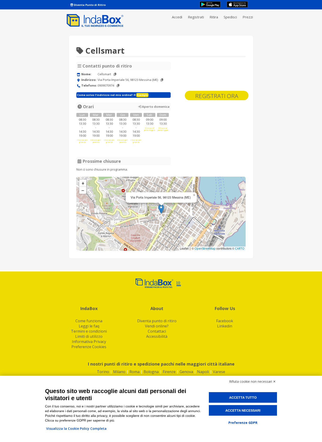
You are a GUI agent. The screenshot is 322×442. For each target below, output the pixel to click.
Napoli (203, 371)
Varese (219, 371)
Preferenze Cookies (88, 346)
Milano (119, 371)
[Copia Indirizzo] (162, 79)
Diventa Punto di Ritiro (89, 5)
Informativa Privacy (89, 341)
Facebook (224, 320)
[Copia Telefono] (118, 85)
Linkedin (224, 326)
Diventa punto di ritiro (157, 320)
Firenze (169, 371)
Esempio (142, 95)
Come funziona (88, 320)
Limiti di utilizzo (89, 336)
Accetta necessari (242, 410)
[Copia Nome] (115, 74)
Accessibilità (156, 336)
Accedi (177, 17)
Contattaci (157, 331)
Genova (186, 371)
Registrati (196, 17)
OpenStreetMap (205, 249)
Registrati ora (216, 96)
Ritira (214, 17)
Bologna (151, 371)
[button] (161, 209)
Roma (134, 371)
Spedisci (230, 17)
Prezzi (248, 17)
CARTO (239, 249)
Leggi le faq (89, 326)
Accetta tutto (243, 397)
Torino (103, 371)
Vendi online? (157, 326)
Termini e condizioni (89, 331)
